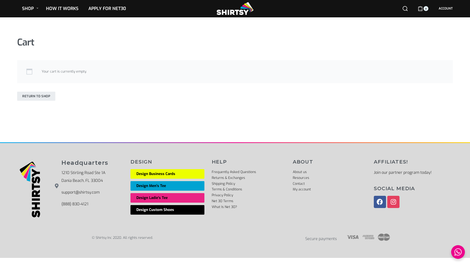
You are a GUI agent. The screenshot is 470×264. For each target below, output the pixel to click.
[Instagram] (393, 202)
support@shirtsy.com (80, 192)
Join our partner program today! (403, 172)
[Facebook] (380, 202)
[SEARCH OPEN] (405, 8)
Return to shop (36, 96)
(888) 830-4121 (74, 204)
